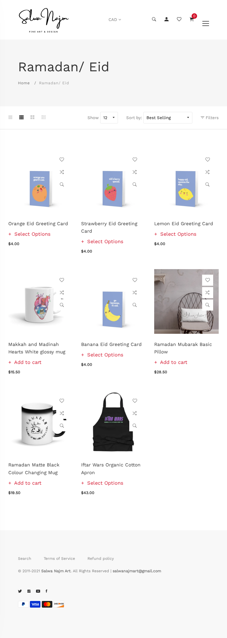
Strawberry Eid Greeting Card (109, 227)
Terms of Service (59, 558)
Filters (211, 117)
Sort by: (134, 117)
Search (24, 558)
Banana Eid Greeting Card (111, 344)
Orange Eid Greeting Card (38, 223)
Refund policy (100, 558)
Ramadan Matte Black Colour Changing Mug (34, 468)
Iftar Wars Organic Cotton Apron (111, 468)
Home (24, 83)
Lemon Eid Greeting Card (183, 223)
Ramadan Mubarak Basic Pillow (183, 348)
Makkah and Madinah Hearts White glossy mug (36, 348)
